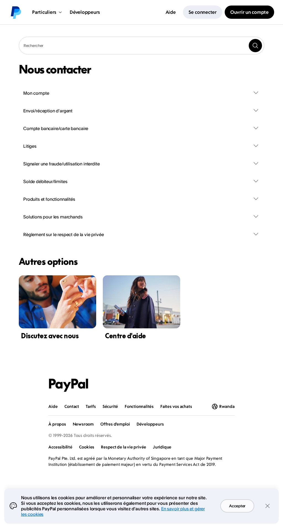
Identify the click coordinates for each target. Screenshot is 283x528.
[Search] (255, 45)
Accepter (237, 505)
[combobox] (141, 45)
